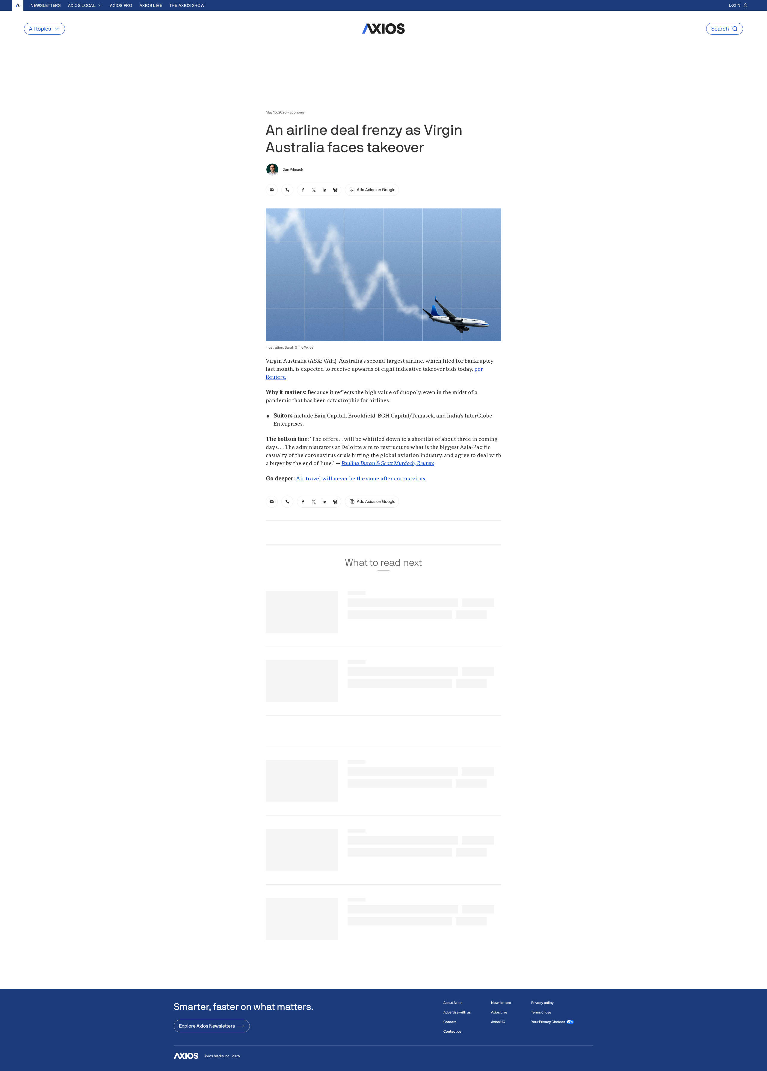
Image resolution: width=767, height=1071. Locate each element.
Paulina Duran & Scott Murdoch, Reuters (388, 463)
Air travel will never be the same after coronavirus (360, 479)
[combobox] (85, 5)
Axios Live (151, 5)
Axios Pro (121, 5)
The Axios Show (187, 5)
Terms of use (541, 1012)
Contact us (452, 1031)
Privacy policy (542, 1003)
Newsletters (46, 5)
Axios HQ (498, 1022)
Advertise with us (457, 1012)
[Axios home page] (17, 5)
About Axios (452, 1003)
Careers (449, 1022)
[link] (272, 190)
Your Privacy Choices (548, 1022)
